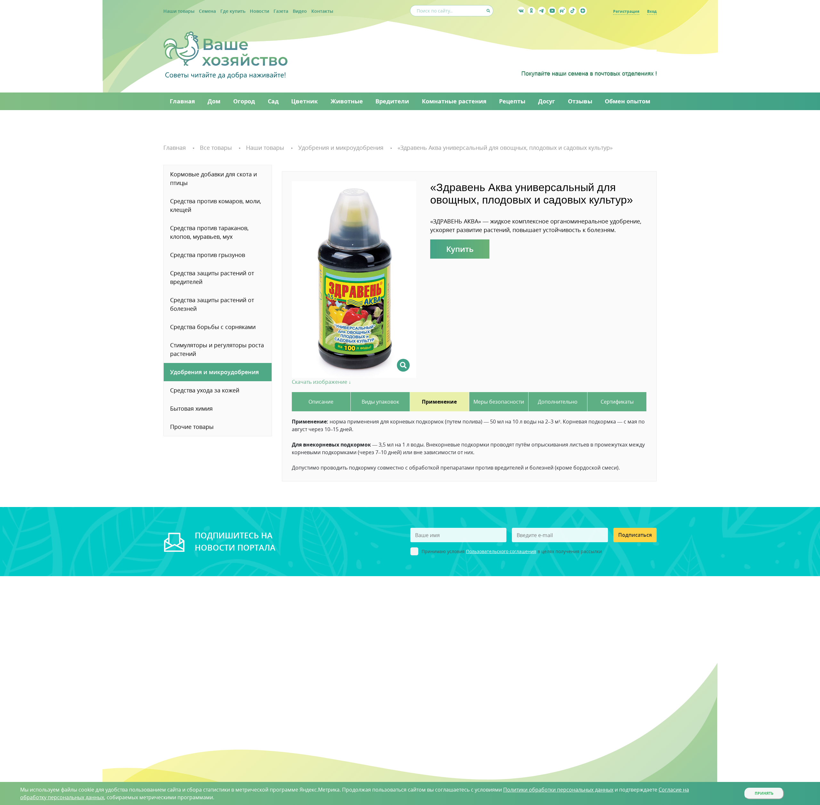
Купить (459, 249)
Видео (300, 11)
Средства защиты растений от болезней (212, 304)
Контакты (322, 11)
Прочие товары (192, 427)
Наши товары (178, 11)
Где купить (232, 11)
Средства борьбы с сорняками (213, 327)
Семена (207, 11)
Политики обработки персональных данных (558, 789)
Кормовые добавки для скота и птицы (213, 178)
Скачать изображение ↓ (321, 381)
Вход (652, 11)
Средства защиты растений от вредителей (212, 277)
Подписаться (635, 534)
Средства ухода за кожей (204, 390)
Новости (259, 11)
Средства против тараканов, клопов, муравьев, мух (209, 232)
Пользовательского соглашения (501, 551)
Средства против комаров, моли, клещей (215, 205)
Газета (281, 11)
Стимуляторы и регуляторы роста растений (217, 349)
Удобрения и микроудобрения (214, 372)
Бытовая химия (191, 408)
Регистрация (626, 11)
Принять (764, 793)
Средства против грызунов (207, 255)
